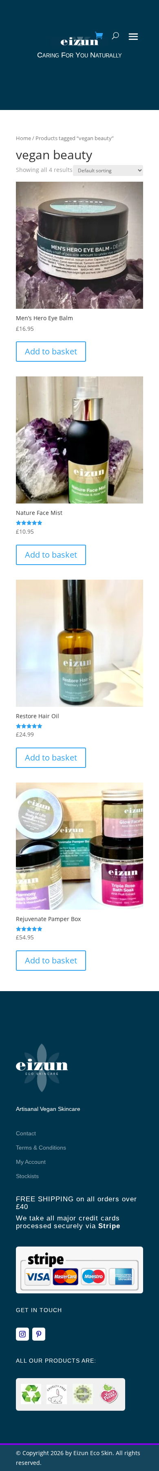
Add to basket (51, 351)
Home (23, 138)
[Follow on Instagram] (22, 1334)
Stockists (27, 1176)
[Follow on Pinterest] (38, 1334)
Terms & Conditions (41, 1147)
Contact (26, 1133)
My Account (31, 1162)
